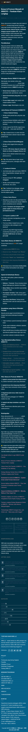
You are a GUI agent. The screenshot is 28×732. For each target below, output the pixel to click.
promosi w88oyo (12, 83)
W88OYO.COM (17, 416)
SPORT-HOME (5, 625)
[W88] (15, 2)
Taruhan (12, 472)
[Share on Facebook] (9, 519)
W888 (2, 685)
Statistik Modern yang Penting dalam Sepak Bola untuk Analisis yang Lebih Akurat (15, 591)
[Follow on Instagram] (12, 650)
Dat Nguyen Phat (21, 18)
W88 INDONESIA (5, 688)
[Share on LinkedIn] (21, 519)
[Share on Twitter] (12, 519)
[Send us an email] (17, 650)
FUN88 (3, 603)
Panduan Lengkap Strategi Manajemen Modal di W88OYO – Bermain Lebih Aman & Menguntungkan (13, 504)
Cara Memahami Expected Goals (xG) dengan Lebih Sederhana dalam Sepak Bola (15, 583)
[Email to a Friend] (15, 519)
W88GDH (3, 691)
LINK (2, 613)
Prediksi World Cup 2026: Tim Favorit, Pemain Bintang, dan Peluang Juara (15, 575)
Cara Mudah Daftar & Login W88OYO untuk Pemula (7, 528)
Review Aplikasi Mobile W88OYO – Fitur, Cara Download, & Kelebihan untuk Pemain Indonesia (13, 485)
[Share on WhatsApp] (7, 519)
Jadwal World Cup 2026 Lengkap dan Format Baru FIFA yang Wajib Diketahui (15, 569)
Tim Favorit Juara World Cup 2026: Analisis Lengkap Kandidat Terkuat (14, 562)
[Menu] (2, 2)
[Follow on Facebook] (9, 650)
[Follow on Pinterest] (20, 650)
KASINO (3, 606)
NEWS (2, 7)
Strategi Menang (5, 472)
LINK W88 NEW (5, 615)
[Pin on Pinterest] (18, 519)
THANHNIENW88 (5, 694)
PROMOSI (4, 622)
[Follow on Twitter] (14, 650)
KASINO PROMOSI (6, 609)
